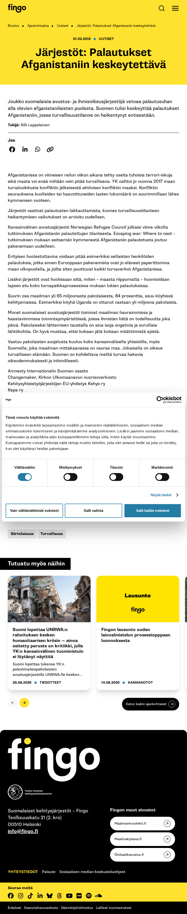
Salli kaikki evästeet (152, 510)
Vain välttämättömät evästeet (34, 510)
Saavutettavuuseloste (41, 907)
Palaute (49, 872)
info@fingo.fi (23, 831)
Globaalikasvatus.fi (129, 854)
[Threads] (59, 896)
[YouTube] (69, 896)
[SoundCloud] (98, 896)
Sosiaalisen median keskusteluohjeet (92, 872)
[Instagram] (20, 896)
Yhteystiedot (23, 872)
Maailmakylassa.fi (127, 839)
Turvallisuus (51, 533)
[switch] (70, 477)
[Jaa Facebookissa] (12, 149)
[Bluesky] (50, 896)
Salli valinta (93, 510)
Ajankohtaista (38, 25)
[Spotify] (89, 896)
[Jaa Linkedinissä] (24, 149)
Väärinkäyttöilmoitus (77, 907)
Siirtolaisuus (22, 533)
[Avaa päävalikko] (175, 8)
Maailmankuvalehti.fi (130, 823)
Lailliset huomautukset (113, 907)
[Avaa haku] (163, 8)
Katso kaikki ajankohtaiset (146, 704)
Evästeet (14, 907)
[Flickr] (79, 896)
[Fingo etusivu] (17, 8)
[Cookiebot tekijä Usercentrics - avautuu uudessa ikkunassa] (160, 399)
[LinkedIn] (40, 896)
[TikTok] (30, 896)
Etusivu (13, 25)
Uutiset (62, 25)
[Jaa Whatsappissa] (37, 149)
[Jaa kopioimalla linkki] (50, 149)
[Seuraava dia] (24, 703)
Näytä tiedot (161, 495)
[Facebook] (11, 896)
